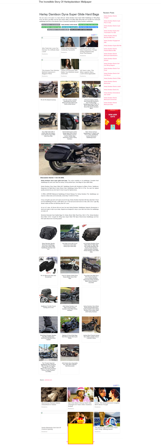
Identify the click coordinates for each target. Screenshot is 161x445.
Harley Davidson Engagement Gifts (112, 41)
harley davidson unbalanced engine (51, 27)
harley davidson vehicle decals (69, 24)
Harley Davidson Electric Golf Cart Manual (111, 74)
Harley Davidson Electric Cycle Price (112, 26)
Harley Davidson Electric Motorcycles (110, 82)
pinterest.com (48, 380)
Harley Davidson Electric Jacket (112, 86)
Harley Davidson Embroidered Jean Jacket (112, 93)
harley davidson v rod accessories (51, 24)
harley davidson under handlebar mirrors (81, 29)
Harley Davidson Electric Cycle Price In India (112, 21)
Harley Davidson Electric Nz (111, 89)
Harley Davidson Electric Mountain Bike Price (110, 36)
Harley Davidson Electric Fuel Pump (112, 69)
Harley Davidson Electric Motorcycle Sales (110, 103)
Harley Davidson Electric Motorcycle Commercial (110, 98)
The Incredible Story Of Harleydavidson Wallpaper (65, 2)
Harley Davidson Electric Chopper (110, 16)
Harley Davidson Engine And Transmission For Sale (111, 31)
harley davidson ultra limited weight (88, 27)
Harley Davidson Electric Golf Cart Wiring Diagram (111, 64)
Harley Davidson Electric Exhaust (110, 59)
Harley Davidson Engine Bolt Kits (112, 45)
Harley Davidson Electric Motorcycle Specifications (110, 54)
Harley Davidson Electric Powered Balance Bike (110, 49)
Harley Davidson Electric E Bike (112, 78)
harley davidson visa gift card (69, 27)
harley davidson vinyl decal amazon (88, 24)
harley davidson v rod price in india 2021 (58, 29)
